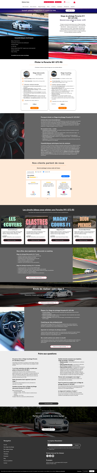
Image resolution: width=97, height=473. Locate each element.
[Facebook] (50, 456)
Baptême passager (64, 362)
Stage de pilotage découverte (66, 364)
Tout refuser (85, 471)
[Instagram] (47, 456)
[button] (74, 2)
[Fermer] (95, 471)
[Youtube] (53, 456)
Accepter (91, 471)
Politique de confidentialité (60, 471)
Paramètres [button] (79, 471)
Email (49, 443)
